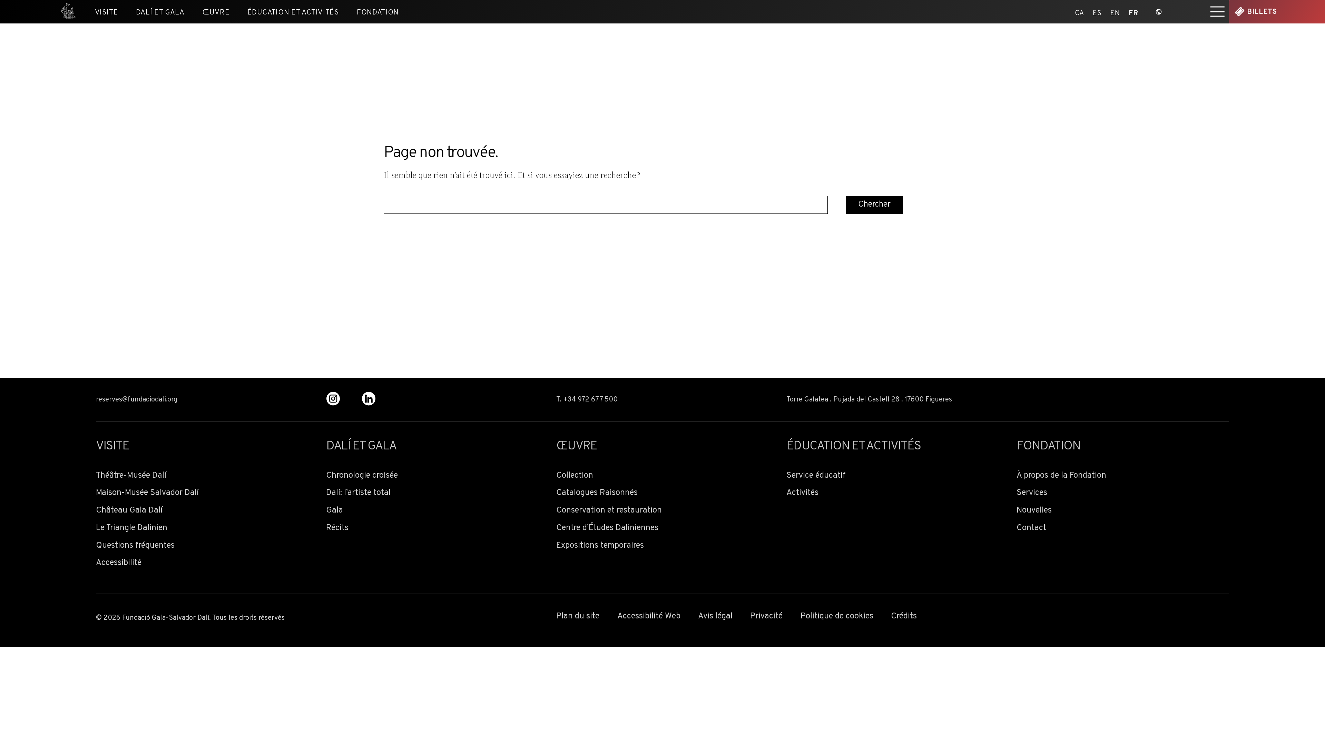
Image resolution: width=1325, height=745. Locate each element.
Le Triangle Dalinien (131, 528)
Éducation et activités (293, 12)
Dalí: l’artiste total (358, 493)
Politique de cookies (837, 616)
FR (1133, 12)
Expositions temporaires (600, 545)
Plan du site (577, 616)
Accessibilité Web (648, 616)
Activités (802, 493)
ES (1097, 12)
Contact (1031, 528)
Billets (1262, 12)
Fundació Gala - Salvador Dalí (66, 11)
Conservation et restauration (609, 510)
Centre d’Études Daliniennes (607, 528)
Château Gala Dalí (129, 510)
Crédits (904, 616)
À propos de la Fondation (1061, 475)
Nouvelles (1034, 510)
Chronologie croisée (362, 475)
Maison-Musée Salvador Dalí (147, 493)
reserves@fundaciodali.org (136, 400)
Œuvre (215, 12)
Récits (337, 528)
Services (1032, 493)
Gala (334, 510)
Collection (574, 475)
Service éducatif (816, 475)
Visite (106, 12)
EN (1115, 12)
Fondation (378, 12)
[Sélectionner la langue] (1158, 11)
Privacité (766, 616)
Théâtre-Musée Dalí (131, 475)
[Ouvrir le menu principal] (1217, 11)
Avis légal (715, 616)
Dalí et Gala (160, 12)
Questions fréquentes (135, 545)
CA (1079, 12)
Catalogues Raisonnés (597, 493)
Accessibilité (118, 563)
